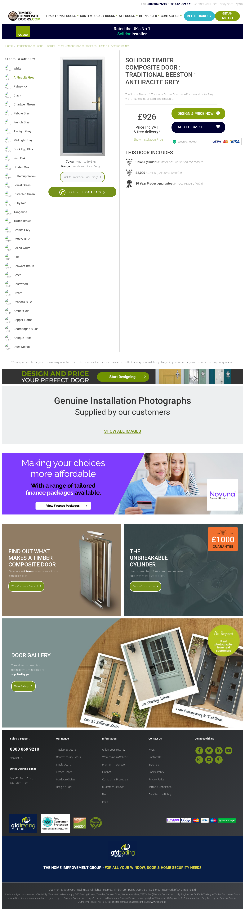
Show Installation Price (148, 139)
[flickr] (209, 759)
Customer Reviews (113, 787)
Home (9, 46)
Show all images (122, 431)
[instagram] (199, 759)
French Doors (64, 772)
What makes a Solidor (114, 757)
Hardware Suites (65, 779)
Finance (106, 772)
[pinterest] (218, 759)
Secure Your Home (144, 586)
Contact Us (201, 4)
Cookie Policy (156, 772)
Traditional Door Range (30, 46)
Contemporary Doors (97, 16)
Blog (104, 794)
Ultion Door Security (113, 749)
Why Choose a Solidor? (24, 586)
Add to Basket (191, 127)
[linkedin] (218, 750)
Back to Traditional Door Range (80, 177)
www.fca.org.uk (158, 902)
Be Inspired (148, 16)
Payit (105, 802)
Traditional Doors (61, 16)
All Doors (127, 16)
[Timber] (24, 16)
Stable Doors (63, 764)
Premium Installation (114, 764)
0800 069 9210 (24, 749)
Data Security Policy (160, 794)
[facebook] (199, 750)
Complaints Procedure (115, 779)
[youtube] (228, 750)
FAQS (152, 749)
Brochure (154, 764)
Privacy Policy (156, 779)
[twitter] (209, 750)
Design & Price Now (196, 113)
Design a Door (64, 787)
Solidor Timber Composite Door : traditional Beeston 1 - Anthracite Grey (88, 46)
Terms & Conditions (160, 787)
